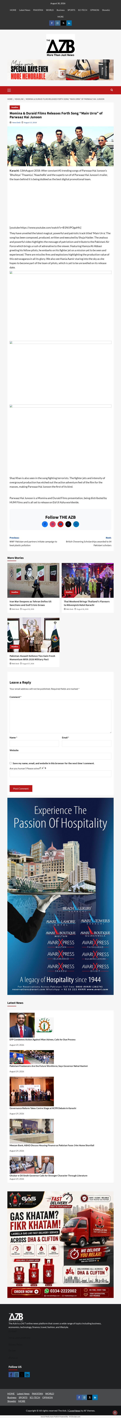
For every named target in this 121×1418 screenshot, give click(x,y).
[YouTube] (60, 524)
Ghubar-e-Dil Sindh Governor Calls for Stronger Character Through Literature (48, 1175)
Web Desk (15, 609)
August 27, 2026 (28, 663)
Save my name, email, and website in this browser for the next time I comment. (53, 763)
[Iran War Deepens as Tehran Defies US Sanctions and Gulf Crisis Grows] (33, 580)
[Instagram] (53, 524)
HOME (13, 10)
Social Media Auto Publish (50, 1417)
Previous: (33, 541)
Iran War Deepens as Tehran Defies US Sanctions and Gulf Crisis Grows (30, 603)
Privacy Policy (15, 1344)
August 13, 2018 (30, 122)
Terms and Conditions (20, 1337)
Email (65, 737)
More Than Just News (60, 55)
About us (13, 1357)
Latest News (24, 10)
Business (61, 10)
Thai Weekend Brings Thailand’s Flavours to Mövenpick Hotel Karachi (87, 603)
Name (13, 737)
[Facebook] (45, 524)
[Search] (112, 90)
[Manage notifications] (115, 1412)
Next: (88, 541)
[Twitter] (68, 524)
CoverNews (74, 1410)
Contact (13, 1331)
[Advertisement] (60, 203)
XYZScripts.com (74, 1417)
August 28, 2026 (82, 609)
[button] (13, 90)
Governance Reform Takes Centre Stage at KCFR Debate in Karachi (43, 1108)
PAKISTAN (38, 10)
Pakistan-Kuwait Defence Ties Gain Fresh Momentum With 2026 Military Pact (32, 657)
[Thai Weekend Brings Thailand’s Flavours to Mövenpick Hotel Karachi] (88, 580)
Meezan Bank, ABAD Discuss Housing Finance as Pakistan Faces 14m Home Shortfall (52, 1145)
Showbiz (106, 10)
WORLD (50, 10)
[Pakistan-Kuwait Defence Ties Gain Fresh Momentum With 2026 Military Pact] (33, 634)
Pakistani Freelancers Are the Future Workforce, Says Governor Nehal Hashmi (49, 1066)
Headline (14, 107)
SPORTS (71, 10)
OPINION (94, 10)
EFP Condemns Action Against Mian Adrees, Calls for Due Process (43, 1039)
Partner (12, 1350)
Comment (15, 696)
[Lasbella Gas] (60, 1244)
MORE (61, 16)
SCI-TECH (82, 10)
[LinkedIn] (76, 524)
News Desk (16, 122)
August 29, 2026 (28, 609)
